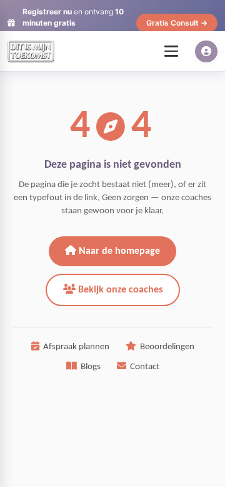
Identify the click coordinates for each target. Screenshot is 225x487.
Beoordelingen (167, 347)
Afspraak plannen (76, 347)
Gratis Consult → (177, 22)
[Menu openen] (171, 51)
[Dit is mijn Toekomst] (31, 51)
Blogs (91, 367)
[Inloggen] (206, 51)
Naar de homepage (118, 251)
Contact (144, 367)
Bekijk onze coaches (119, 290)
